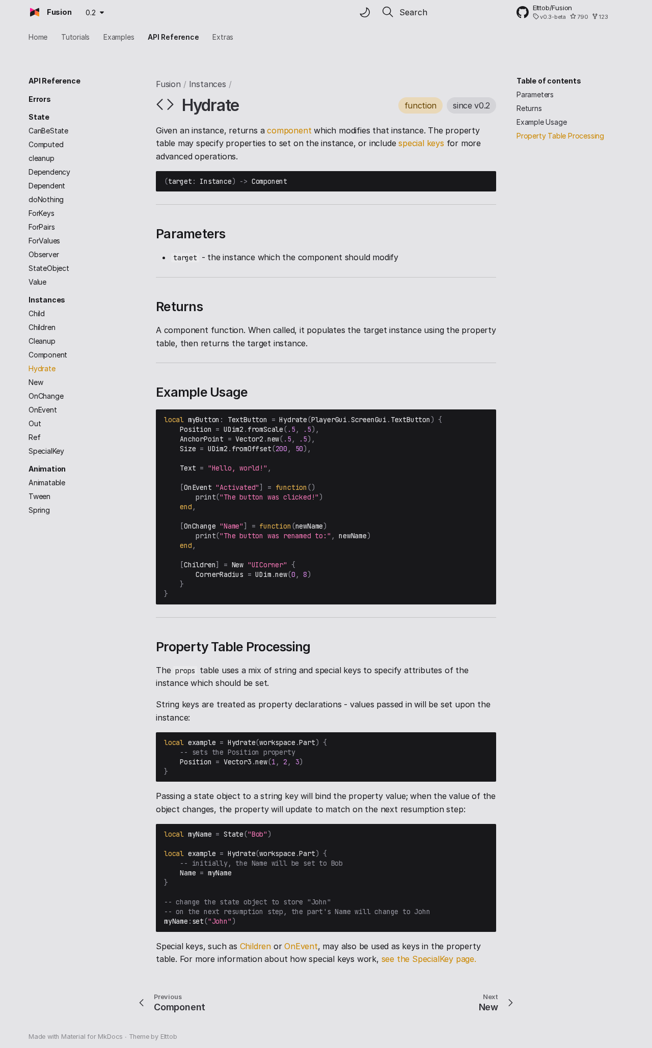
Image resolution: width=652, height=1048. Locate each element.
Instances (47, 299)
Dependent (47, 185)
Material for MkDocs (93, 1036)
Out (35, 423)
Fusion (168, 84)
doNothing (46, 199)
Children (42, 327)
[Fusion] (34, 12)
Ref (34, 437)
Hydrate (42, 368)
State (39, 117)
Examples (118, 37)
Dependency (49, 172)
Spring (39, 510)
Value (37, 282)
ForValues (44, 240)
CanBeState (48, 130)
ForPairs (42, 227)
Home (38, 37)
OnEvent (43, 409)
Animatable (47, 482)
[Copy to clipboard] (486, 181)
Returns (529, 108)
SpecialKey (46, 451)
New (36, 382)
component (289, 130)
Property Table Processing (560, 135)
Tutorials (75, 37)
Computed (46, 144)
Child (37, 313)
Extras (222, 37)
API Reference (173, 37)
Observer (44, 254)
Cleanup (42, 341)
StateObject (49, 268)
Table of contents (549, 80)
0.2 (91, 12)
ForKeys (42, 213)
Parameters (535, 94)
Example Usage (541, 122)
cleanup (42, 158)
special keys (421, 143)
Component (48, 354)
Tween (39, 496)
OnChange (46, 396)
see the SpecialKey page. (429, 959)
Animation (47, 468)
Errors (40, 99)
